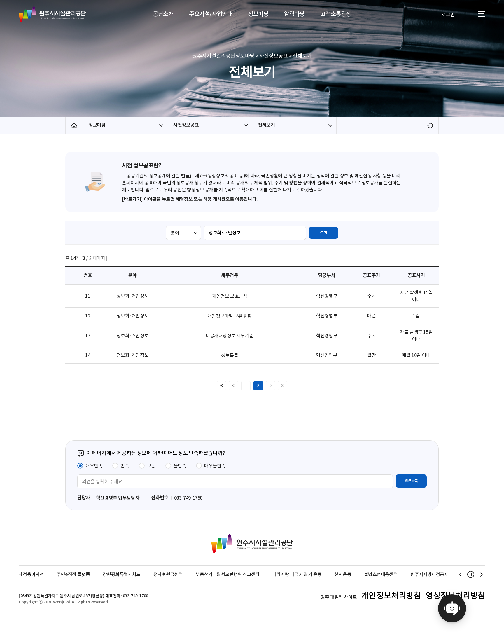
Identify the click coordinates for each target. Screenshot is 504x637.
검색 (323, 232)
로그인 (448, 15)
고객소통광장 (335, 14)
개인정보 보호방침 (229, 296)
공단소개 (163, 14)
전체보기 (266, 125)
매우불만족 (214, 466)
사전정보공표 (186, 125)
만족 (124, 466)
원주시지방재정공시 (429, 574)
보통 (151, 466)
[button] (460, 574)
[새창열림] (452, 608)
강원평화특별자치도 (122, 574)
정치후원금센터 (168, 574)
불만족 (180, 466)
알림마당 (294, 14)
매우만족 (93, 466)
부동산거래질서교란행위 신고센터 (227, 574)
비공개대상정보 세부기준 (229, 335)
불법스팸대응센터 (381, 574)
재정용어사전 (31, 574)
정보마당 (258, 14)
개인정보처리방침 (391, 595)
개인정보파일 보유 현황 (229, 316)
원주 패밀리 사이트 (339, 597)
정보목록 (229, 355)
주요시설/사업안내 (210, 14)
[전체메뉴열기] (481, 15)
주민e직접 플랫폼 (73, 574)
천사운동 (342, 574)
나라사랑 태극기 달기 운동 (297, 574)
